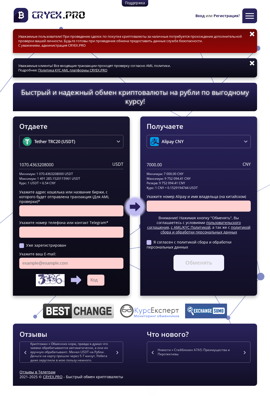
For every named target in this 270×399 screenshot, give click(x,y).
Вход (200, 15)
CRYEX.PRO (52, 376)
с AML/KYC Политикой (190, 227)
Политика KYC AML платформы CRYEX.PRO (72, 70)
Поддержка (135, 2)
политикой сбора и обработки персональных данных (205, 230)
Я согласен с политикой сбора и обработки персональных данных (189, 244)
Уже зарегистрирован (46, 245)
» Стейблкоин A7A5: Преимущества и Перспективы (194, 352)
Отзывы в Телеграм (37, 371)
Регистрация (226, 15)
